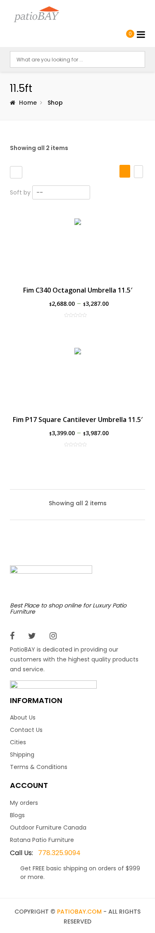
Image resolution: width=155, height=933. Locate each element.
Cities (18, 742)
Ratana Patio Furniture (42, 840)
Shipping (22, 754)
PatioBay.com (79, 911)
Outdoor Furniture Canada (48, 827)
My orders (24, 803)
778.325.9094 (45, 853)
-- (39, 192)
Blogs (17, 815)
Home (28, 102)
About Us (23, 717)
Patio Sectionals (37, 215)
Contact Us (26, 730)
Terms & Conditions (38, 767)
